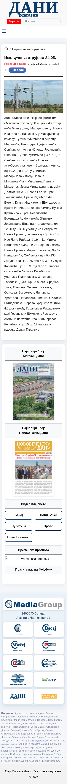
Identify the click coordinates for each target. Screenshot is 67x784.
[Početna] (33, 9)
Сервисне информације (28, 49)
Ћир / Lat (14, 21)
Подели (18, 69)
